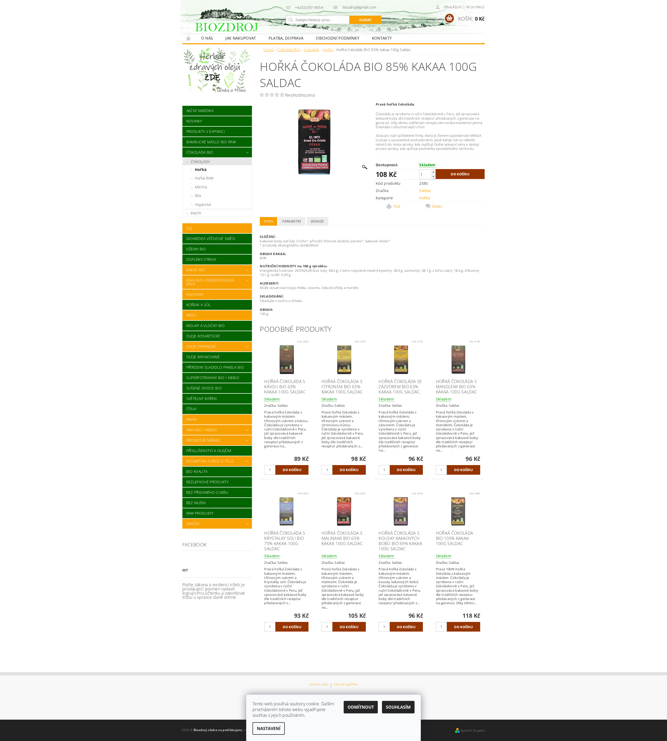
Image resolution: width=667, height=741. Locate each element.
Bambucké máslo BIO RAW (211, 141)
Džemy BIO (196, 248)
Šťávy (191, 408)
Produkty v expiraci (205, 131)
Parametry (291, 221)
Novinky (194, 121)
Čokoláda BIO (199, 152)
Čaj (189, 228)
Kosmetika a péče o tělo (210, 461)
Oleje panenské (201, 346)
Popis (268, 221)
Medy (191, 315)
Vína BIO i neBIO (201, 429)
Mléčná (201, 186)
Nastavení (268, 728)
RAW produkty (200, 513)
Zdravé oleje (319, 685)
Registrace (475, 7)
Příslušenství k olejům (208, 450)
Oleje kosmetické (203, 336)
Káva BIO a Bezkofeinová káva (210, 282)
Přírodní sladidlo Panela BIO (215, 367)
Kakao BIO (196, 269)
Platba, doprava (286, 38)
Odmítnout (361, 707)
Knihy (191, 419)
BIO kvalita (197, 471)
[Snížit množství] (433, 176)
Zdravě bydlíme (346, 685)
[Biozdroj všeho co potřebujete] (238, 30)
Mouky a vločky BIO (205, 325)
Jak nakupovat (240, 38)
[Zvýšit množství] (433, 171)
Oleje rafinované (203, 356)
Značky (193, 523)
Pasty (196, 213)
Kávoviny (195, 294)
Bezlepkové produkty (207, 481)
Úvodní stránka (188, 38)
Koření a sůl (198, 304)
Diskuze (317, 221)
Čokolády (200, 161)
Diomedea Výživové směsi (210, 238)
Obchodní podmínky (337, 38)
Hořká (201, 169)
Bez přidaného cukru (207, 492)
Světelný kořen (201, 398)
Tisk (396, 206)
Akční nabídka (199, 110)
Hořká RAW (204, 178)
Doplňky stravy (201, 259)
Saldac (425, 190)
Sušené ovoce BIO (204, 388)
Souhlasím (398, 707)
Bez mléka (196, 502)
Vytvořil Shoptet (473, 730)
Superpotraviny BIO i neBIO (212, 377)
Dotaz (437, 206)
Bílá (198, 195)
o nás (207, 38)
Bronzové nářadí (203, 440)
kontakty (382, 38)
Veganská (203, 204)
